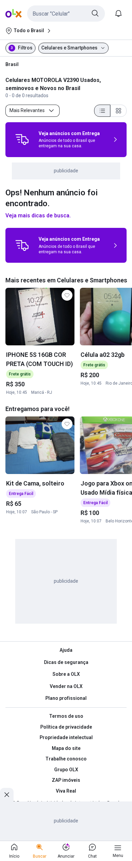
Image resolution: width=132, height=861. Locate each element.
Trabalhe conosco (66, 758)
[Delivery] (22, 139)
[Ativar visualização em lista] (102, 111)
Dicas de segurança (66, 662)
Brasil (12, 64)
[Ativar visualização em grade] (118, 111)
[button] (66, 13)
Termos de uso (66, 716)
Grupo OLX (66, 769)
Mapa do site (66, 748)
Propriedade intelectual (66, 737)
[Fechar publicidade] (7, 794)
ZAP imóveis (66, 780)
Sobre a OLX (66, 674)
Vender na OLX (66, 686)
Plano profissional (66, 698)
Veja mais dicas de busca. (38, 215)
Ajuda (66, 650)
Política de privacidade (66, 727)
